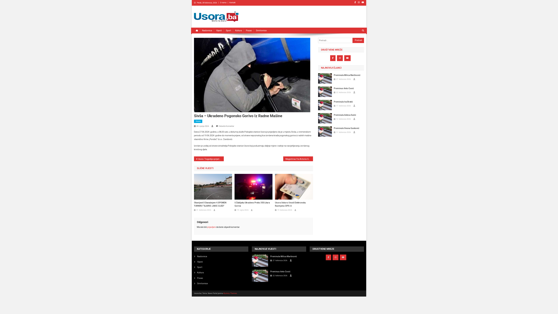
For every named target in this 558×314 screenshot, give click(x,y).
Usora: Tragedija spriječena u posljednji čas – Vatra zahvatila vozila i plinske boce (211, 159)
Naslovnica (207, 30)
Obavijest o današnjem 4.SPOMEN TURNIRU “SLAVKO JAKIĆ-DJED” (210, 204)
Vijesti (219, 30)
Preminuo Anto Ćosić (344, 88)
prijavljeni (211, 227)
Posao (249, 30)
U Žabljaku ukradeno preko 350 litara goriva (252, 204)
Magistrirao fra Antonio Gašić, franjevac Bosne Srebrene (299, 159)
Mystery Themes (230, 293)
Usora (198, 121)
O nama (223, 3)
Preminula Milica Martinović (347, 75)
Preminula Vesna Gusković (346, 128)
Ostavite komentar (226, 126)
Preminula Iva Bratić (343, 102)
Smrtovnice (261, 30)
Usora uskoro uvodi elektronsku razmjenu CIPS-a (290, 204)
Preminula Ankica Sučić (345, 115)
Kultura (238, 30)
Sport (228, 30)
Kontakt (232, 3)
